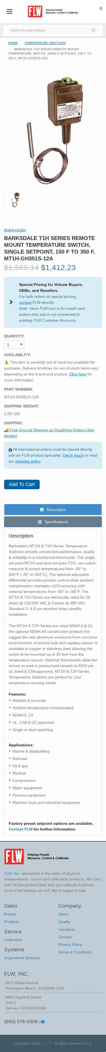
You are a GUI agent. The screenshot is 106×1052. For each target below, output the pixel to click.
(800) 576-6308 (21, 1021)
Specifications (55, 522)
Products (11, 922)
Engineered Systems (22, 958)
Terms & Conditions (75, 952)
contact (25, 302)
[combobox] (48, 30)
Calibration (13, 939)
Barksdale (15, 230)
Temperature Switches (45, 43)
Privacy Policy (70, 944)
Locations (66, 929)
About (63, 914)
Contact (65, 937)
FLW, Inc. (47, 1043)
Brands (10, 914)
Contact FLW (21, 829)
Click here (77, 374)
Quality (64, 922)
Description (56, 509)
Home (13, 43)
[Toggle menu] (9, 11)
